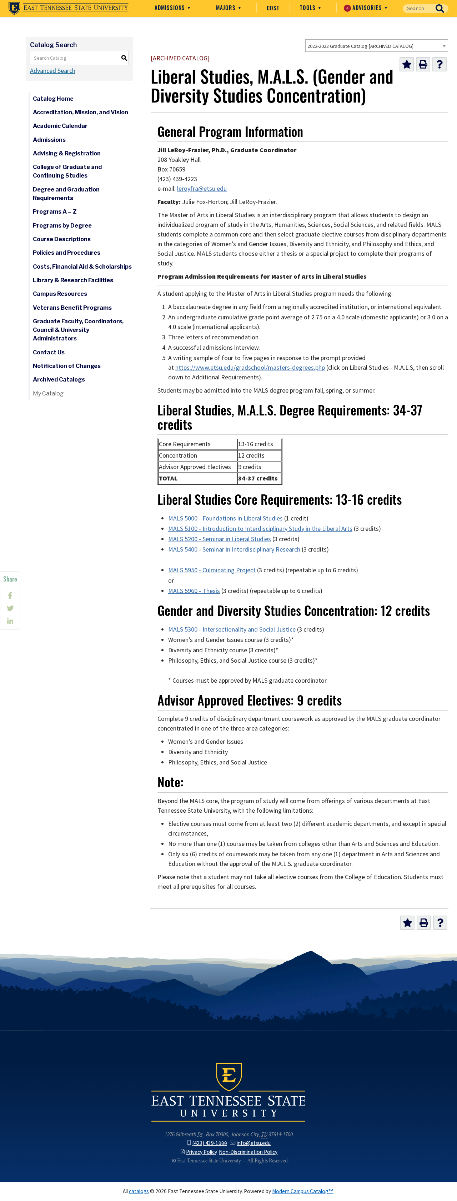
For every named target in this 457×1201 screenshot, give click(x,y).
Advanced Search (52, 70)
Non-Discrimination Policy (248, 1152)
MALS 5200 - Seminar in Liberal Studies (219, 539)
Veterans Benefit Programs (72, 307)
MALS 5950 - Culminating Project (212, 570)
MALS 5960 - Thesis (194, 591)
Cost (273, 8)
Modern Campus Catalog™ (302, 1191)
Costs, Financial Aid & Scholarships (82, 266)
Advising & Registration (67, 153)
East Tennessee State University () (69, 8)
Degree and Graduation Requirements (66, 193)
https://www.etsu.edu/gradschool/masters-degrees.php (250, 367)
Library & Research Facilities (73, 280)
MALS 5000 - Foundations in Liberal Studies (225, 518)
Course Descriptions (62, 239)
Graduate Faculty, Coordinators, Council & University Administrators (78, 330)
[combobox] (376, 45)
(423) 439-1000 (209, 1143)
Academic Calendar (60, 126)
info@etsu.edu (254, 1143)
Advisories (365, 7)
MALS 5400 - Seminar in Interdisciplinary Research (234, 549)
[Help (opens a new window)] (439, 64)
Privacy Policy (201, 1152)
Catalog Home (53, 98)
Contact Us (49, 352)
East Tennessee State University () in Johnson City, (228, 1092)
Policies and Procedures (66, 252)
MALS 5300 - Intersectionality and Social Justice (232, 629)
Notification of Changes (67, 366)
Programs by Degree (62, 225)
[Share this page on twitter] (10, 608)
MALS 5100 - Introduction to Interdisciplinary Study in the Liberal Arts (260, 528)
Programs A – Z (55, 211)
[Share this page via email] (10, 621)
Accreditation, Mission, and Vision (80, 112)
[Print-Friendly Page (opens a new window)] (423, 64)
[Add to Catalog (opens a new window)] (407, 64)
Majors (226, 7)
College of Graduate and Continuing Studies (67, 171)
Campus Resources (60, 293)
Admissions (171, 7)
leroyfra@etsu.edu (202, 188)
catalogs (139, 1191)
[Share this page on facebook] (10, 595)
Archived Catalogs (59, 379)
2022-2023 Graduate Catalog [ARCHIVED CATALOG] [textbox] (360, 46)
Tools (308, 7)
